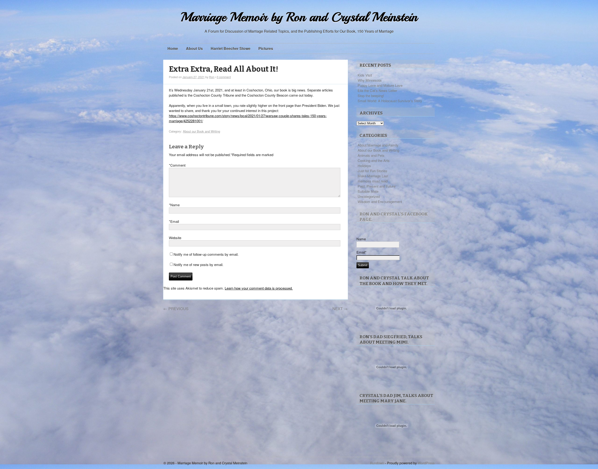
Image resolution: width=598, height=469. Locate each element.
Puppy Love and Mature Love (380, 85)
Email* (361, 252)
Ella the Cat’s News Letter (377, 90)
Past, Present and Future (376, 186)
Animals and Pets (371, 155)
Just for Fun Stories (372, 170)
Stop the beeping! (371, 95)
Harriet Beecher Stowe (230, 48)
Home (172, 48)
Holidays (364, 165)
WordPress (426, 462)
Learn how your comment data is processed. (259, 288)
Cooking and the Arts (374, 160)
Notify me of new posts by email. (198, 264)
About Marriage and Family (378, 145)
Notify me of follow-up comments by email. (206, 254)
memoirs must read (373, 180)
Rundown (377, 462)
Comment (177, 165)
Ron (211, 77)
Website (175, 237)
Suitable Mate (368, 191)
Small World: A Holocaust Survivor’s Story (390, 100)
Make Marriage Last (373, 175)
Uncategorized (369, 196)
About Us (194, 48)
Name (174, 204)
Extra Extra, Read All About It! (223, 69)
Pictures (265, 48)
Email (174, 221)
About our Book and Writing (201, 131)
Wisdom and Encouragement (380, 201)
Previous (176, 308)
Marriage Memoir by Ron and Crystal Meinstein (299, 17)
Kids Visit (365, 75)
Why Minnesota (369, 80)
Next (340, 308)
